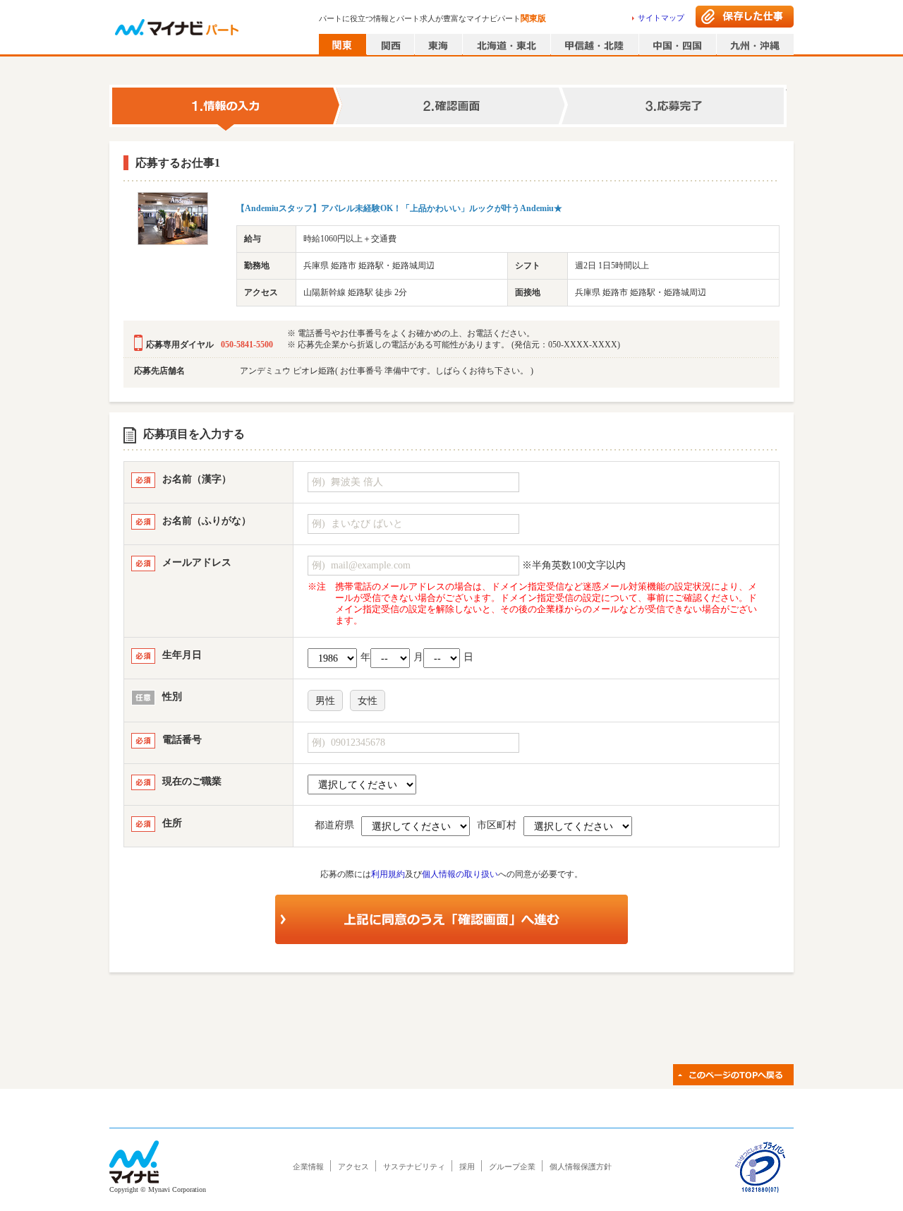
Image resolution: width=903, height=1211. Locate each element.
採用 (467, 1166)
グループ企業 (512, 1166)
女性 (367, 701)
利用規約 (388, 874)
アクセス (353, 1166)
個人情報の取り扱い (460, 874)
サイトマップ (661, 17)
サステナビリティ (414, 1166)
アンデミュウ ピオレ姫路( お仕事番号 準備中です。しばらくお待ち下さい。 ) (386, 371)
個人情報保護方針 (581, 1166)
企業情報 (308, 1166)
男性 (325, 701)
